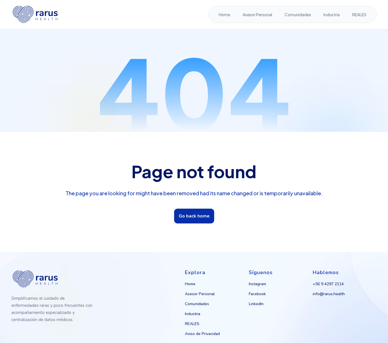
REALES (359, 14)
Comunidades (298, 14)
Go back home (194, 216)
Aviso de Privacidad (202, 333)
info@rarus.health (329, 294)
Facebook (257, 294)
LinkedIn (256, 304)
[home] (35, 14)
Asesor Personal (257, 14)
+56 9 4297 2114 (328, 284)
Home (224, 14)
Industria (332, 14)
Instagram (257, 284)
